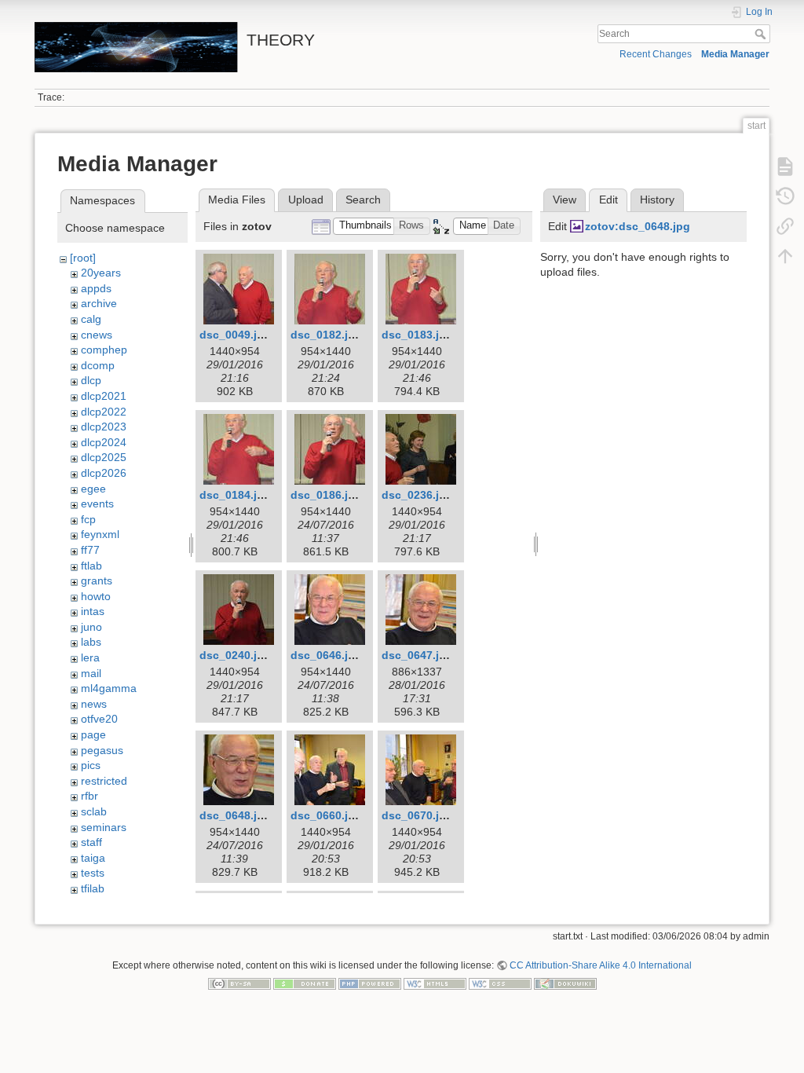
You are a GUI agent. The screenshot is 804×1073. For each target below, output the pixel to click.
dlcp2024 (103, 442)
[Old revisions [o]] (785, 196)
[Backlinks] (785, 226)
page (93, 734)
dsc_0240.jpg (235, 655)
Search (762, 33)
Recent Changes (655, 54)
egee (93, 488)
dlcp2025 (103, 457)
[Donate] (304, 983)
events (97, 503)
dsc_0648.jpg (235, 815)
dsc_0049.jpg (235, 334)
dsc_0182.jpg (326, 334)
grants (96, 580)
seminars (103, 827)
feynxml (100, 534)
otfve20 (99, 718)
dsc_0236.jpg (417, 495)
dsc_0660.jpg (326, 815)
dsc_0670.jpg (417, 815)
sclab (94, 811)
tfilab (92, 888)
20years (101, 272)
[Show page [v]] (785, 166)
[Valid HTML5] (435, 983)
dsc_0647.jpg (417, 655)
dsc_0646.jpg (326, 655)
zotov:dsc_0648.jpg (637, 226)
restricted (104, 781)
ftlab (91, 565)
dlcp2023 (103, 426)
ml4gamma (109, 688)
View (564, 199)
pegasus (102, 750)
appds (96, 288)
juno (91, 627)
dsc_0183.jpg (417, 334)
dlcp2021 (103, 396)
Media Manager (735, 54)
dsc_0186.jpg (326, 495)
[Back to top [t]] (785, 256)
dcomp (98, 365)
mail (91, 673)
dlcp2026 (103, 473)
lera (90, 657)
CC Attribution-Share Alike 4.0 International (601, 965)
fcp (88, 519)
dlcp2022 (103, 411)
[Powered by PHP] (369, 983)
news (94, 704)
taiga (93, 857)
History (657, 199)
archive (99, 303)
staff (91, 842)
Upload (305, 199)
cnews (96, 334)
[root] (83, 257)
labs (91, 641)
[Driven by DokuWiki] (565, 983)
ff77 (90, 550)
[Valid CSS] (500, 983)
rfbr (89, 795)
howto (96, 596)
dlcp (91, 380)
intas (92, 611)
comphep (104, 349)
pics (90, 765)
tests (92, 872)
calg (91, 319)
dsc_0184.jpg (235, 495)
